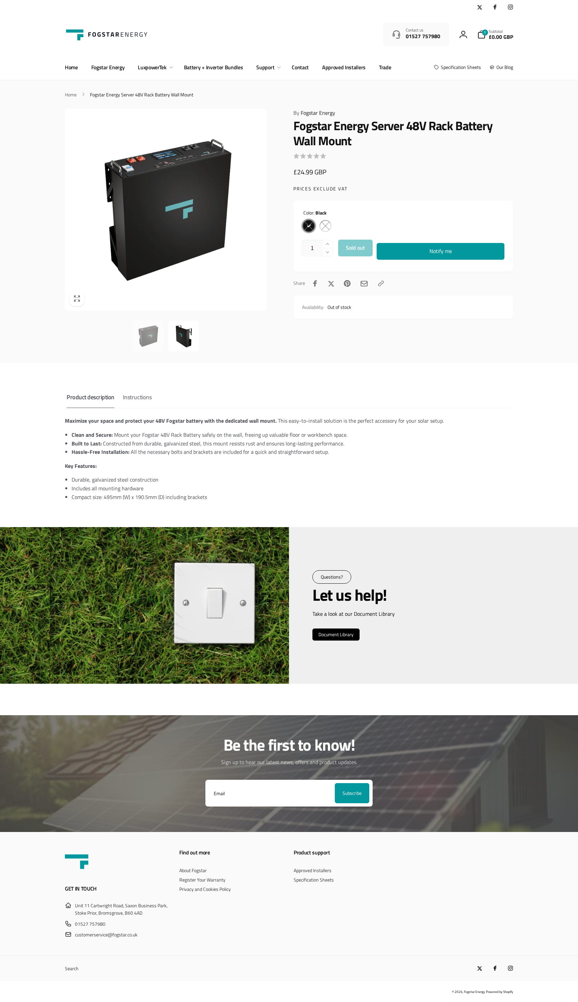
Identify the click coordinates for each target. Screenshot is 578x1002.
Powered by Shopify (499, 991)
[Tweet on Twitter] (331, 283)
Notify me (440, 251)
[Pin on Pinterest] (347, 283)
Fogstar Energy (314, 113)
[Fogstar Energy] (76, 871)
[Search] (368, 34)
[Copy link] (381, 283)
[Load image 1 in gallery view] (147, 336)
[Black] (309, 226)
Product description (90, 397)
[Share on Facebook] (315, 283)
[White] (325, 226)
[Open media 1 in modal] (166, 210)
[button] (495, 34)
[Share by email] (364, 283)
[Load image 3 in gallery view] (183, 336)
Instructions (137, 397)
